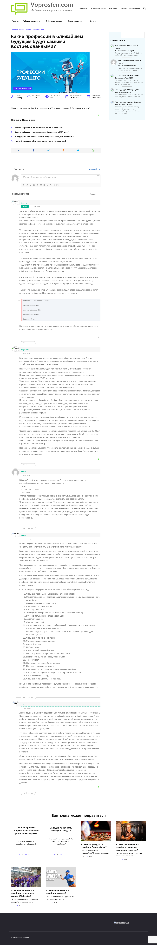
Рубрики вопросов (31, 21)
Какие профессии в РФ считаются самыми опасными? (39, 128)
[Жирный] (23, 185)
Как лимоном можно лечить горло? (126, 46)
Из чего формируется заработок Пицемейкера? (94, 845)
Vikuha (23, 535)
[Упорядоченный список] (37, 185)
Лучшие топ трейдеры (130, 8)
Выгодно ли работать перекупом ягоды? (61, 829)
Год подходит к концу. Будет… (128, 75)
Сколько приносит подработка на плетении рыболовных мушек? (26, 830)
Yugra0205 (25, 350)
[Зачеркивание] (34, 185)
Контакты (113, 8)
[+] (57, 185)
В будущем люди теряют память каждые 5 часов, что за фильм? (44, 137)
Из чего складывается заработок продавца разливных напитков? (127, 847)
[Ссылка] (51, 185)
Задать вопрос (75, 21)
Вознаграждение (98, 8)
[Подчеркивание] (30, 185)
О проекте (83, 8)
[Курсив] (27, 185)
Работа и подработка (35, 29)
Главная (15, 21)
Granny (24, 203)
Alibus (23, 472)
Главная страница (18, 29)
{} (54, 185)
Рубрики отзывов (54, 21)
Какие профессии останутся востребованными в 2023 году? (42, 132)
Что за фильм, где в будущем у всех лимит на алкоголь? (40, 141)
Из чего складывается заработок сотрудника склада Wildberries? (22, 893)
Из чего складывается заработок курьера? (57, 891)
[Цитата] (44, 185)
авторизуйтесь (94, 169)
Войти (93, 21)
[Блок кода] (47, 185)
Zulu (23, 704)
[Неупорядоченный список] (41, 185)
